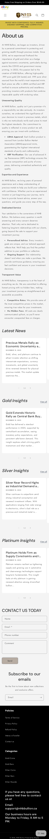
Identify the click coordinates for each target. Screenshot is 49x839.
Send (10, 660)
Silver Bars (9, 776)
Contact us (9, 741)
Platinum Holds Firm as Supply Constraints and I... (23, 554)
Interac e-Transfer (12, 735)
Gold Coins (10, 758)
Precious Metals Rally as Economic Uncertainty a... (23, 344)
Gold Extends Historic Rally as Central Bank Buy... (24, 414)
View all (43, 401)
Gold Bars (9, 764)
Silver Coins (10, 770)
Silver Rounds (11, 782)
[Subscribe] (41, 697)
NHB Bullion (20, 838)
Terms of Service (12, 717)
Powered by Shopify (32, 838)
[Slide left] (19, 388)
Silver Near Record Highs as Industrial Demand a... (22, 484)
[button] (5, 15)
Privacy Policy (11, 723)
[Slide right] (30, 388)
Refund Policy (11, 729)
